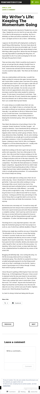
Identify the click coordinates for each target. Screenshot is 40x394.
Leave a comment (8, 10)
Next (34, 324)
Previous (7, 324)
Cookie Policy (6, 386)
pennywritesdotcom (11, 2)
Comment (28, 366)
